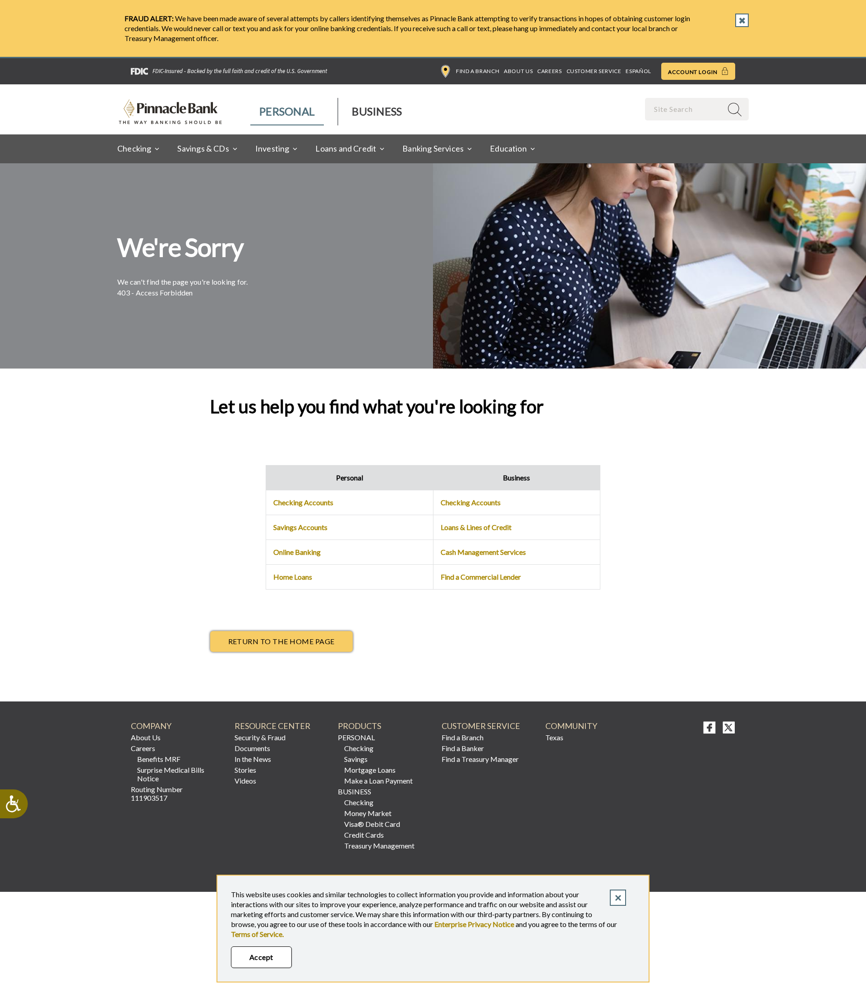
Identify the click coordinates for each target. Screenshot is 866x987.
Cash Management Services (483, 552)
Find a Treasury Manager (480, 759)
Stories (245, 770)
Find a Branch (477, 71)
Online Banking (297, 552)
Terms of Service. (257, 934)
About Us (518, 71)
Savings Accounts (300, 527)
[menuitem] (287, 111)
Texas (554, 737)
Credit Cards (364, 834)
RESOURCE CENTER (272, 726)
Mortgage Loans (370, 770)
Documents (252, 748)
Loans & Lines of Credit (476, 527)
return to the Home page (281, 641)
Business (377, 111)
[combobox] (684, 109)
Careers (549, 71)
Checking (358, 748)
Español (638, 71)
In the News (253, 759)
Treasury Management (379, 845)
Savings (356, 759)
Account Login (693, 72)
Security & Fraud (260, 737)
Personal (287, 111)
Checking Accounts (303, 502)
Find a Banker (463, 748)
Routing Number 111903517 (157, 793)
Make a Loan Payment (378, 780)
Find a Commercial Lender (481, 576)
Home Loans (292, 576)
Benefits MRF (158, 759)
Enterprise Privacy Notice (474, 924)
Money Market (368, 813)
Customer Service (594, 71)
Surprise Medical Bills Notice (170, 774)
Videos (245, 780)
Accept (261, 957)
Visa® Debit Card (372, 824)
